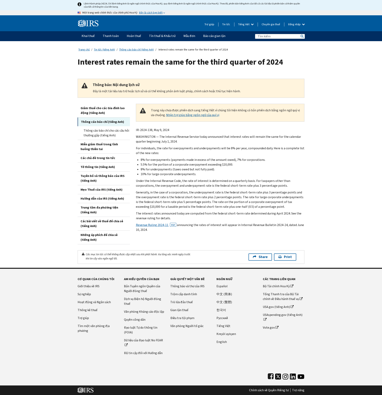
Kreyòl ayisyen (226, 334)
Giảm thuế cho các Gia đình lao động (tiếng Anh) (103, 110)
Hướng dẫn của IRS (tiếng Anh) (102, 198)
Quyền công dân (134, 319)
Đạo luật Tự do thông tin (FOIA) (140, 329)
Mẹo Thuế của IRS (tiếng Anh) (102, 189)
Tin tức (226, 24)
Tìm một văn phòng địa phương (94, 328)
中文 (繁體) (224, 302)
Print (288, 257)
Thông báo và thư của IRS (187, 286)
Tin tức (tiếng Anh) (104, 49)
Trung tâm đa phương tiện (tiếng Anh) (99, 209)
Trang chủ (84, 49)
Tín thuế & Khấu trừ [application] (162, 36)
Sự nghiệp (84, 294)
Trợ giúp (209, 24)
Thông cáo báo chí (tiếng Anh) (136, 49)
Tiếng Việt (244, 24)
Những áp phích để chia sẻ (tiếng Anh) (99, 237)
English (221, 342)
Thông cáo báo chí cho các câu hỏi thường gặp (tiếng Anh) (106, 132)
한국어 (221, 310)
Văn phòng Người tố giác (187, 326)
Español (222, 286)
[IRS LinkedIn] (293, 375)
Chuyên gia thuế (271, 24)
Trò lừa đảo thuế (181, 302)
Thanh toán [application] (111, 36)
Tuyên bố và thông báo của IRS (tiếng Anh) (103, 178)
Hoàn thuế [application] (134, 36)
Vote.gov (269, 327)
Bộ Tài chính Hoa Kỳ (276, 286)
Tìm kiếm (301, 36)
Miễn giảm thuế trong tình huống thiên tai (99, 146)
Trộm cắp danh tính (183, 294)
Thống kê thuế (87, 310)
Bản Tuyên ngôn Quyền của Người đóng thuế (142, 288)
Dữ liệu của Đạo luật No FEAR (143, 340)
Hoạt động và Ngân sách (94, 302)
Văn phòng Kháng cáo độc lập (144, 312)
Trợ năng (298, 390)
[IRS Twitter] (278, 375)
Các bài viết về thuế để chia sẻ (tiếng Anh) (102, 223)
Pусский (222, 318)
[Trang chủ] (88, 22)
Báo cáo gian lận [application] (214, 36)
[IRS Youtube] (300, 375)
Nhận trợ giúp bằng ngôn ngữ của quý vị (192, 115)
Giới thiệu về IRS (88, 286)
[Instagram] (285, 375)
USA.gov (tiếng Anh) (276, 307)
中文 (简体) (224, 294)
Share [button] (263, 257)
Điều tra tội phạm (182, 318)
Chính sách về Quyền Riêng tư (269, 390)
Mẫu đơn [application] (189, 36)
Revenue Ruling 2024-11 (155, 225)
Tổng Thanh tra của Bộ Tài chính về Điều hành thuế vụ (281, 296)
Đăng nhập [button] (294, 24)
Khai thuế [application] (88, 36)
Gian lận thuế (179, 310)
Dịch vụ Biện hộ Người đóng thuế (142, 301)
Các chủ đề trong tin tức (98, 158)
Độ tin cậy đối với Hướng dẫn (143, 353)
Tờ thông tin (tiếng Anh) (98, 167)
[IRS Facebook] (271, 375)
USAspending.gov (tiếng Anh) (282, 315)
